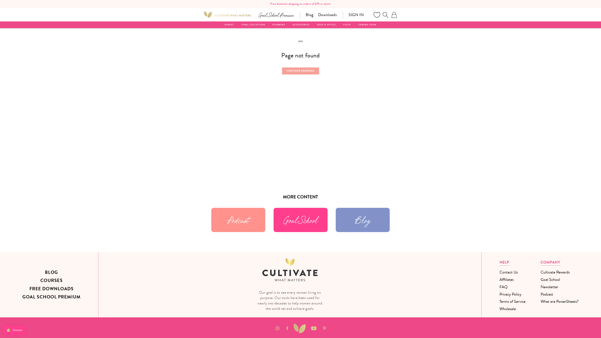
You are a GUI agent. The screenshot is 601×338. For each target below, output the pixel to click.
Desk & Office (326, 25)
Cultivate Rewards (555, 272)
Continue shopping (300, 71)
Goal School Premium (51, 297)
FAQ (503, 287)
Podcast (238, 220)
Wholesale (507, 309)
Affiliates (506, 279)
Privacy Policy (510, 294)
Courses (51, 280)
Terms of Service (512, 301)
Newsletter (549, 287)
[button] (385, 15)
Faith (347, 25)
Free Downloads (51, 289)
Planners (278, 25)
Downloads (327, 15)
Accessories (301, 25)
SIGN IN (356, 15)
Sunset (229, 25)
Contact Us (508, 272)
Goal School (300, 220)
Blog (309, 15)
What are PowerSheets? (560, 301)
